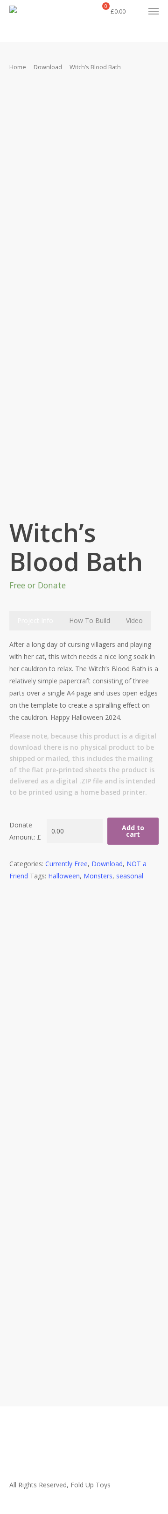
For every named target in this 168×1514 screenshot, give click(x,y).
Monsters (98, 875)
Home (17, 67)
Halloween (64, 875)
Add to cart (133, 831)
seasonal (129, 875)
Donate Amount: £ (25, 830)
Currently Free (66, 863)
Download (48, 67)
